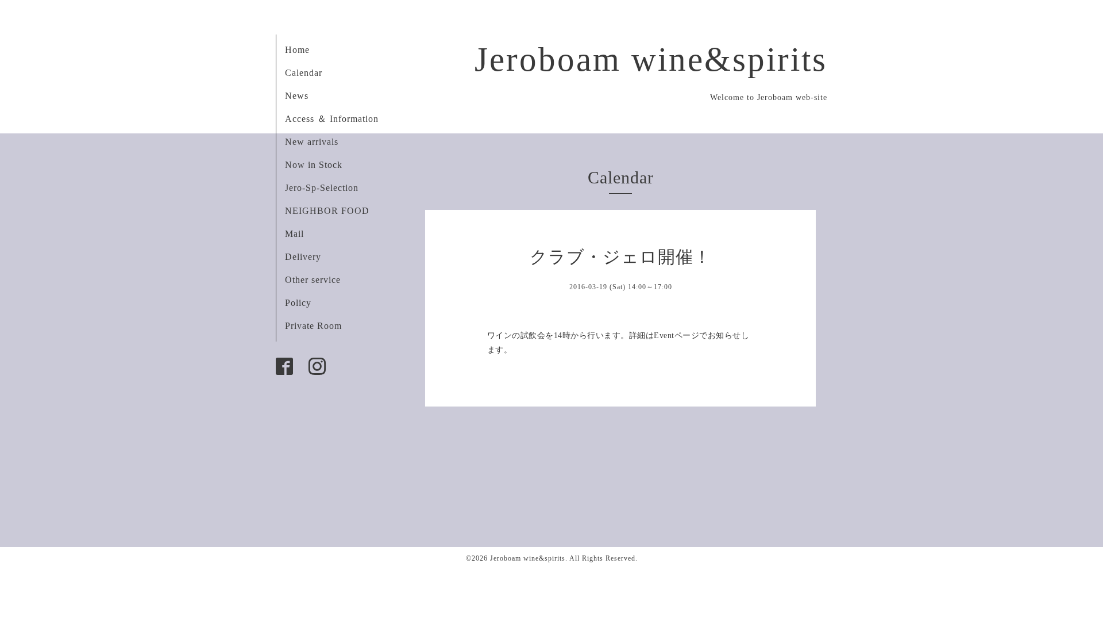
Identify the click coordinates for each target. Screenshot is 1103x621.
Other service (313, 280)
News (296, 96)
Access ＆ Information (332, 119)
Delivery (303, 257)
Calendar (303, 73)
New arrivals (311, 142)
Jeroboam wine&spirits (651, 59)
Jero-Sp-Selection (321, 188)
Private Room (313, 326)
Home (297, 50)
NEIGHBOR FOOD (327, 211)
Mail (294, 234)
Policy (298, 303)
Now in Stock (313, 165)
